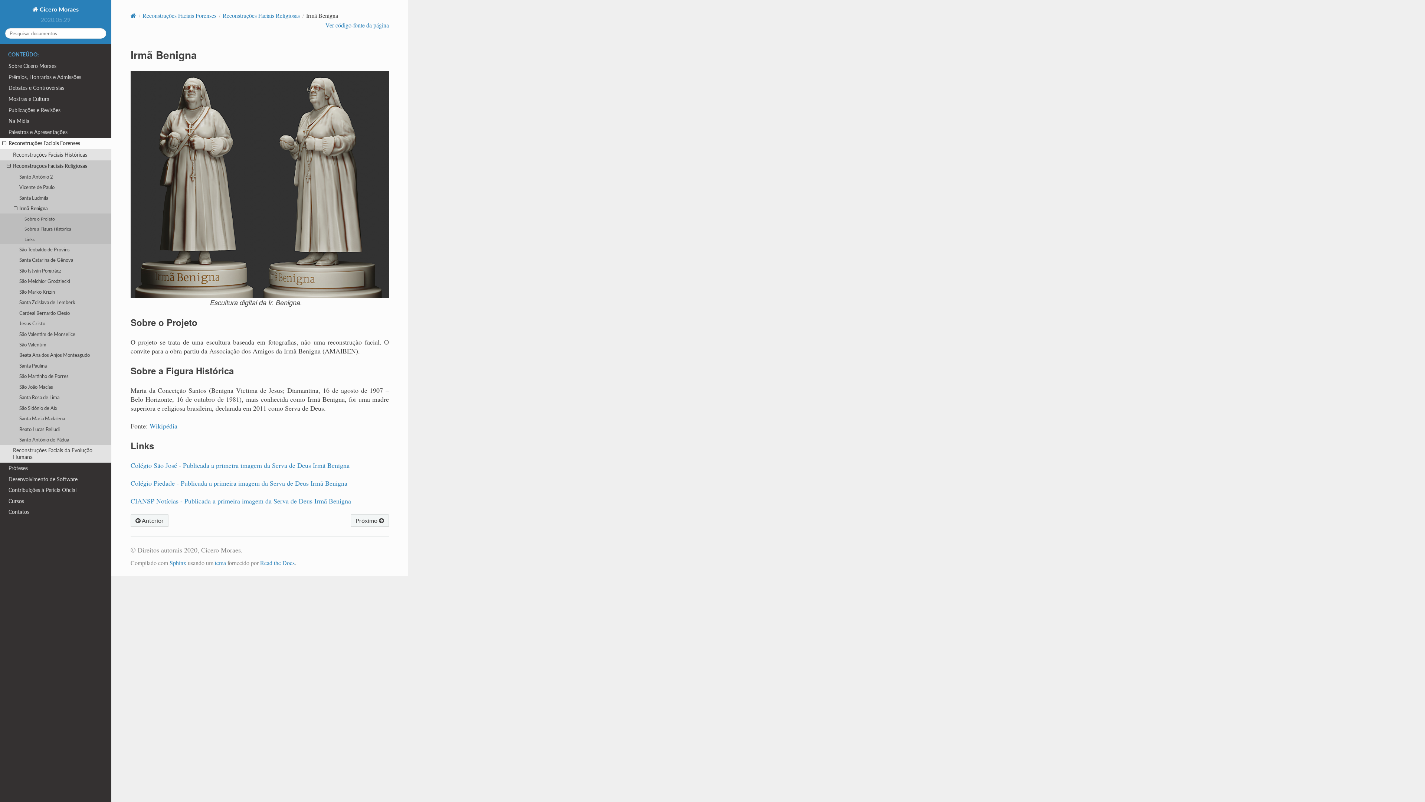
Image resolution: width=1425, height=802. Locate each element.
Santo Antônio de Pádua (44, 440)
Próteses (18, 468)
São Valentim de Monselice (47, 334)
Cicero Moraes (58, 9)
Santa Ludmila (33, 198)
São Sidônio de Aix (38, 408)
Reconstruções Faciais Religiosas (50, 166)
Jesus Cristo (32, 323)
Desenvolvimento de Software (43, 479)
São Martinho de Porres (44, 376)
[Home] (133, 16)
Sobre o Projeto (39, 218)
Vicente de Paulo (37, 187)
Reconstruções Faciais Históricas (50, 154)
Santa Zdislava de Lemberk (47, 302)
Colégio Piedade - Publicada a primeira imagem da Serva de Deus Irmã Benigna (239, 483)
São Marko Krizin (37, 292)
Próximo (367, 520)
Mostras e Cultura (29, 99)
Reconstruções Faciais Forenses (44, 143)
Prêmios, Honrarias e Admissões (45, 77)
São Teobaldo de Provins (44, 249)
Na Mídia (19, 121)
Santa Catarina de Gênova (46, 260)
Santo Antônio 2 (36, 177)
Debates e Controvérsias (36, 88)
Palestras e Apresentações (38, 132)
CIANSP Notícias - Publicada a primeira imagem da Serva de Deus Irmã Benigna (241, 500)
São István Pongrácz (40, 271)
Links (29, 239)
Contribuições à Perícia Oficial (42, 490)
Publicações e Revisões (34, 110)
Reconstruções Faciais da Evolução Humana (52, 453)
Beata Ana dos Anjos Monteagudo (54, 355)
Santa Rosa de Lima (39, 397)
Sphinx (178, 563)
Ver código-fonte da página (357, 25)
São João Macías (36, 387)
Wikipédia (163, 425)
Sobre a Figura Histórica (47, 228)
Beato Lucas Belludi (39, 429)
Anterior (152, 520)
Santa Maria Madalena (42, 418)
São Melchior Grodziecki (44, 281)
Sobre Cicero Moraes (32, 66)
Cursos (16, 501)
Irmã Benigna (33, 208)
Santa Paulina (33, 366)
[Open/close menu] (4, 143)
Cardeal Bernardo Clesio (44, 313)
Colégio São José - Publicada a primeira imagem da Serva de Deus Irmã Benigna (240, 465)
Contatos (19, 512)
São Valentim (32, 345)
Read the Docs (277, 563)
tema (220, 563)
